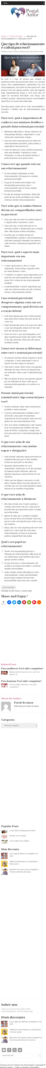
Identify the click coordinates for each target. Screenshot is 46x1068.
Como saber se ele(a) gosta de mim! (22, 830)
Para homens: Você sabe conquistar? (21, 681)
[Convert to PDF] (34, 602)
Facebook (9, 1050)
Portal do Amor (25, 13)
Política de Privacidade (24, 1065)
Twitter (20, 1050)
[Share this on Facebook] (9, 602)
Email (4, 1050)
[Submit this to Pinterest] (24, 602)
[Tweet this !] (14, 602)
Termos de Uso (6, 1065)
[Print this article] (29, 602)
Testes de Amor (16, 36)
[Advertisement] (23, 759)
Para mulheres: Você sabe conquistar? (22, 668)
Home (3, 36)
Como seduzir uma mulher (19, 841)
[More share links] (39, 602)
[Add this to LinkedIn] (19, 602)
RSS (15, 1050)
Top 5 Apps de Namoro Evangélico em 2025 (23, 854)
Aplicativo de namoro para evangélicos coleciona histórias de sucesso (23, 870)
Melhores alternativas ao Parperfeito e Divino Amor (23, 862)
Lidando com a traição (17, 836)
